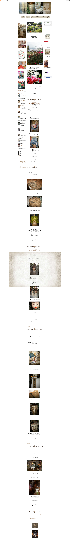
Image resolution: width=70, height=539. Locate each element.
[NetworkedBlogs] (48, 76)
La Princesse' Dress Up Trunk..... (22, 145)
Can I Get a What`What (22, 100)
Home (34, 514)
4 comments (28, 326)
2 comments (28, 443)
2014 (19, 154)
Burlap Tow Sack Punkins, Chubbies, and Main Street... (23, 164)
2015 (19, 153)
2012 (19, 156)
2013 (19, 155)
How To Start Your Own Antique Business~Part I (23, 95)
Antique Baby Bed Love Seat (23, 122)
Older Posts (41, 514)
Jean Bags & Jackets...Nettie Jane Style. (34, 103)
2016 (19, 152)
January (20, 176)
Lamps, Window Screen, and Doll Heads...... (35, 250)
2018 (19, 151)
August (20, 170)
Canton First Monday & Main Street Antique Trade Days (22, 161)
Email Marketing (47, 47)
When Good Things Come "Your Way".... (22, 105)
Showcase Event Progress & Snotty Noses (23, 134)
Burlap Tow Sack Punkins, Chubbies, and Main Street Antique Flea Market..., (35, 171)
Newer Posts (28, 514)
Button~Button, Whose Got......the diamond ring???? (22, 117)
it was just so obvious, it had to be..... (35, 332)
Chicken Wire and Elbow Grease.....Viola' (22, 128)
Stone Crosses (21, 139)
